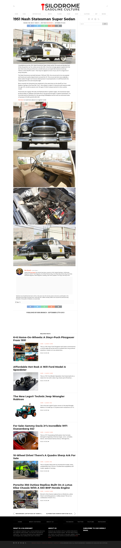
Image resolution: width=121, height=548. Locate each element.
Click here (20, 100)
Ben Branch (50, 22)
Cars (24, 13)
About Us (50, 521)
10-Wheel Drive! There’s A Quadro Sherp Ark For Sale (44, 457)
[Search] (107, 6)
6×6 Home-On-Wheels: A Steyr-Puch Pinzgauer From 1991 (43, 339)
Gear (76, 13)
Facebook (70, 521)
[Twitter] (20, 302)
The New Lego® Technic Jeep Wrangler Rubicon (38, 398)
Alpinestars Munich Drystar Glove (60, 513)
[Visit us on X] (92, 19)
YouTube (90, 521)
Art (96, 13)
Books (104, 13)
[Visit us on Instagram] (95, 19)
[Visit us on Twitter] (18, 543)
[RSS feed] (14, 6)
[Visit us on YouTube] (16, 543)
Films (68, 13)
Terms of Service (47, 543)
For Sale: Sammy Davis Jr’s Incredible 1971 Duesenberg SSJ (40, 427)
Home (16, 13)
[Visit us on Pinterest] (21, 543)
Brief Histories (35, 521)
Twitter (80, 521)
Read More (44, 353)
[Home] (60, 7)
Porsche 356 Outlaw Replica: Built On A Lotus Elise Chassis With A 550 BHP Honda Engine (42, 486)
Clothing (87, 13)
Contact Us (57, 543)
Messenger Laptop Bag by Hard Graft (29, 513)
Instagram (102, 521)
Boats (50, 13)
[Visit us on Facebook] (89, 19)
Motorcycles (37, 13)
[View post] (25, 352)
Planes (59, 13)
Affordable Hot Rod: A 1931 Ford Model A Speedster (39, 368)
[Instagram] (16, 302)
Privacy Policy (36, 543)
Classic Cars (49, 343)
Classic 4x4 (48, 402)
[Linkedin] (18, 302)
